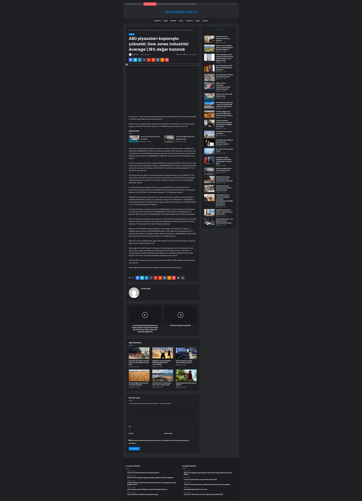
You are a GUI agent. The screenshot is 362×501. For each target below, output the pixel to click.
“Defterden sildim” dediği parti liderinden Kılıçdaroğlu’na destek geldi (224, 160)
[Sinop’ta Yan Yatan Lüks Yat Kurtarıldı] (134, 138)
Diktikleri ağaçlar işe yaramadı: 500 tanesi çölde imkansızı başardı (224, 113)
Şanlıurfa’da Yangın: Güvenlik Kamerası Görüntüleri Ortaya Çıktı (139, 362)
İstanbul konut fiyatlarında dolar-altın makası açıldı (161, 384)
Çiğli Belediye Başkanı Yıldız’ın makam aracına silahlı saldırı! (224, 212)
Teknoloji (189, 20)
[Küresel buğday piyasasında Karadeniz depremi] (139, 375)
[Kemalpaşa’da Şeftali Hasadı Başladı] (186, 375)
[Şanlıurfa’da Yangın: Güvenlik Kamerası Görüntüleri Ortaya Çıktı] (139, 353)
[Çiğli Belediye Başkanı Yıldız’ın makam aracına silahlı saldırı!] (209, 212)
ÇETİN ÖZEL (135, 54)
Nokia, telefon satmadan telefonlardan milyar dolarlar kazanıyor (223, 86)
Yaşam (197, 20)
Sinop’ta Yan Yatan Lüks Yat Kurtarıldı (224, 95)
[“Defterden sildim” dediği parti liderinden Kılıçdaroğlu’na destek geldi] (209, 160)
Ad (130, 426)
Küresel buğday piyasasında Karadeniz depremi (138, 384)
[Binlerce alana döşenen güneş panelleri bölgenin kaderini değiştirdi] (209, 48)
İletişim (205, 20)
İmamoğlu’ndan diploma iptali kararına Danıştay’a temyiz (224, 142)
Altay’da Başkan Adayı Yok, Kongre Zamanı (224, 169)
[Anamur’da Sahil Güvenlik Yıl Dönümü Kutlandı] (209, 39)
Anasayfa (157, 20)
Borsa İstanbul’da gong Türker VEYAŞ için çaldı (184, 361)
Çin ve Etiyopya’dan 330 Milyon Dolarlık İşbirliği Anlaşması (224, 68)
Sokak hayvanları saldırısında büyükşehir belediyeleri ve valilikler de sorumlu (224, 124)
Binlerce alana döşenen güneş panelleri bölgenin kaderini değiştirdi (224, 48)
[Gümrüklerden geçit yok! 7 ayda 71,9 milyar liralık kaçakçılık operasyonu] (209, 105)
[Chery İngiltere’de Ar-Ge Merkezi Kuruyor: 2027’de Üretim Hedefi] (209, 221)
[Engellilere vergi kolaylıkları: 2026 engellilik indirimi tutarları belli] (162, 353)
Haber (165, 20)
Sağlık (181, 20)
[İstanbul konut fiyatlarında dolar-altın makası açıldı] (162, 375)
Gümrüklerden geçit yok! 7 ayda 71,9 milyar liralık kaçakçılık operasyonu (224, 104)
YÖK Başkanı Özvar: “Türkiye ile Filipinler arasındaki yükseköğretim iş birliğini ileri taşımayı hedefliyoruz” (224, 200)
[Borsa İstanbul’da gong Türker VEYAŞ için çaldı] (186, 353)
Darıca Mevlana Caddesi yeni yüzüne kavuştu (224, 76)
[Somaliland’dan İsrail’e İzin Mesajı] (209, 134)
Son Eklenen (219, 29)
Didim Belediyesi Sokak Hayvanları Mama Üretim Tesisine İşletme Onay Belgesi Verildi (182, 4)
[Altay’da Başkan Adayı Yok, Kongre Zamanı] (169, 138)
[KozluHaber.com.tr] (181, 12)
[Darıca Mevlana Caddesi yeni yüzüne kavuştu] (209, 77)
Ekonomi (173, 20)
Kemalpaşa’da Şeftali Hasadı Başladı (186, 384)
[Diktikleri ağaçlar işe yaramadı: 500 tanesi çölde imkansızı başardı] (209, 114)
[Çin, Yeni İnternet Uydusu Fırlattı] (209, 151)
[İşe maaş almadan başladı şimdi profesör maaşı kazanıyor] (209, 188)
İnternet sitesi (168, 433)
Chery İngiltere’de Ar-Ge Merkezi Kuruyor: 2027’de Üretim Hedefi (224, 221)
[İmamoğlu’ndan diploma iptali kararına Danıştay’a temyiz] (209, 142)
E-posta (131, 433)
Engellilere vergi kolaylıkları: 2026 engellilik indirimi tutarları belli (161, 362)
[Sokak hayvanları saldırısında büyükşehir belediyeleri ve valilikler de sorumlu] (209, 123)
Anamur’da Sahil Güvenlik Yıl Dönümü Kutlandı (223, 38)
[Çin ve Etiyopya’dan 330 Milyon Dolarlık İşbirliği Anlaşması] (209, 68)
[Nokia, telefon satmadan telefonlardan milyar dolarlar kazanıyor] (209, 85)
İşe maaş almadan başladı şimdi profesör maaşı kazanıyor (224, 188)
